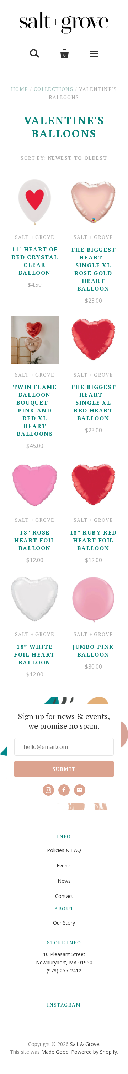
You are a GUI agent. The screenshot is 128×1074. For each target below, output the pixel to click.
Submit (64, 769)
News (64, 880)
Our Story (64, 922)
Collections (53, 89)
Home (19, 89)
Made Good (55, 1051)
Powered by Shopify (94, 1051)
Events (64, 865)
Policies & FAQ (64, 850)
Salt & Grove (84, 1044)
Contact (64, 896)
